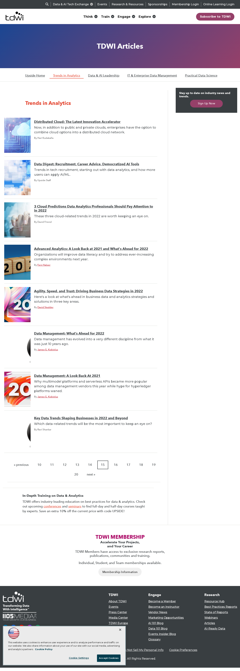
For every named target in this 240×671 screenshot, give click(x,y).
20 (76, 474)
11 (52, 465)
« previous (21, 465)
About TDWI (118, 601)
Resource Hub (214, 601)
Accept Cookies (109, 658)
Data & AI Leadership (103, 75)
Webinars (211, 617)
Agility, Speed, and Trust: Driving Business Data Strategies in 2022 (88, 291)
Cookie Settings (79, 657)
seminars (74, 506)
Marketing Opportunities (166, 617)
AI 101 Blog (155, 623)
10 (39, 465)
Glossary (154, 639)
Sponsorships (157, 4)
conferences (52, 506)
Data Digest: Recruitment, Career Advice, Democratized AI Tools (86, 164)
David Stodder (45, 307)
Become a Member (162, 601)
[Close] (120, 630)
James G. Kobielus (47, 349)
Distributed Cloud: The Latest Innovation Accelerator (77, 122)
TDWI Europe (118, 623)
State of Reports (216, 612)
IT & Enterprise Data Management (152, 75)
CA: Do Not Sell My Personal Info (140, 650)
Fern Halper (43, 264)
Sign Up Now (206, 103)
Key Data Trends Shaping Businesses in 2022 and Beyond (81, 418)
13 (77, 465)
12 (65, 465)
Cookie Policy (44, 649)
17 (128, 465)
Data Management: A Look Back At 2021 (67, 376)
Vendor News (157, 612)
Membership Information (120, 572)
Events (102, 4)
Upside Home (35, 75)
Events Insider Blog (162, 634)
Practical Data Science (201, 75)
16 (116, 465)
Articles (209, 623)
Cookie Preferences (183, 650)
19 (154, 465)
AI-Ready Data (214, 628)
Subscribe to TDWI (215, 16)
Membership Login (185, 4)
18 (141, 465)
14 (90, 465)
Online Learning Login (218, 4)
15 (103, 465)
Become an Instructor (163, 606)
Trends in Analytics (66, 75)
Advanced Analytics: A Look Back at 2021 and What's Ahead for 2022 (91, 249)
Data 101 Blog (157, 628)
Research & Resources (128, 4)
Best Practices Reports (220, 606)
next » (91, 474)
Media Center (118, 617)
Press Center (118, 612)
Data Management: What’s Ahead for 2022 (69, 333)
